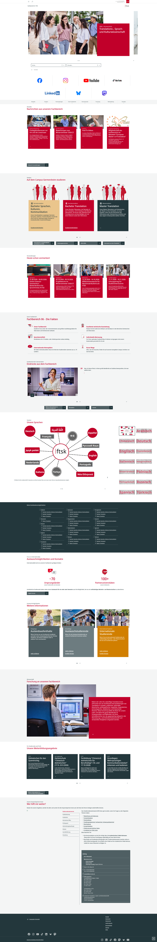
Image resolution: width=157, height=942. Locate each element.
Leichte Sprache (108, 923)
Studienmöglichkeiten (37, 228)
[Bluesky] (50, 934)
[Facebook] (29, 934)
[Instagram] (33, 934)
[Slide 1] (77, 237)
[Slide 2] (80, 237)
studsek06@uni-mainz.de (89, 874)
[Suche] (32, 1)
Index (106, 929)
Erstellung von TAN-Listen (91, 830)
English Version (69, 653)
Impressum (107, 919)
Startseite (36, 69)
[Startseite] (31, 69)
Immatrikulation (88, 818)
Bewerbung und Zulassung (91, 816)
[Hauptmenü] (29, 1)
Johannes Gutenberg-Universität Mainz (35, 940)
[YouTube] (37, 934)
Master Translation (47, 516)
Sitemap (107, 927)
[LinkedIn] (46, 934)
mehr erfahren (35, 653)
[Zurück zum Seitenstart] (153, 938)
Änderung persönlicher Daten (92, 828)
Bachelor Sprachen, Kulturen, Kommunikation (52, 512)
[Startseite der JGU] (122, 1)
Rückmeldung (87, 820)
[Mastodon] (55, 934)
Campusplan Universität (34, 919)
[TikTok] (42, 934)
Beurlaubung (87, 824)
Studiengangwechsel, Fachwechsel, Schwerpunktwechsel (99, 822)
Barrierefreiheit (108, 925)
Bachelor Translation (47, 514)
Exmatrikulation (88, 826)
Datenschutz (108, 921)
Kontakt (107, 916)
